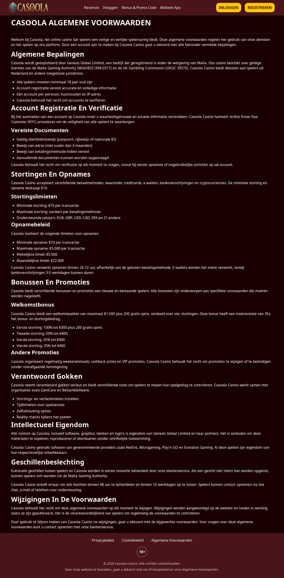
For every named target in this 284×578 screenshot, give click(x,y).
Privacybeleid (103, 540)
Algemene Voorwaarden (171, 540)
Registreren (260, 7)
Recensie (91, 7)
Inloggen (110, 7)
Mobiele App (170, 7)
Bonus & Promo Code (139, 7)
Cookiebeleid (133, 540)
